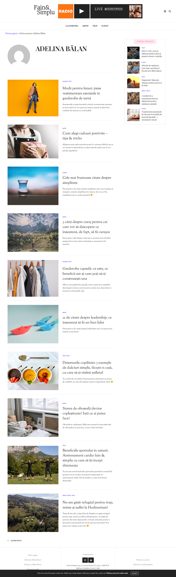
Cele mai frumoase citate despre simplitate (87, 180)
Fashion (65, 81)
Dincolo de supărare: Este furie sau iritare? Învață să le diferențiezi (151, 68)
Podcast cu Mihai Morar (33, 564)
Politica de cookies (143, 560)
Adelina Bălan (61, 48)
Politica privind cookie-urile (117, 573)
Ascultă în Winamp (114, 9)
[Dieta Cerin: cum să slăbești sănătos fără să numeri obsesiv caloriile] (134, 53)
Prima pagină (12, 33)
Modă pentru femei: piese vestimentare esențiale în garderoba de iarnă (82, 93)
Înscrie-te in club (33, 569)
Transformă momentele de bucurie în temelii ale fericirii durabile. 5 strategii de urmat (152, 115)
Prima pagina (33, 555)
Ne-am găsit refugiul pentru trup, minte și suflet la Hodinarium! (88, 505)
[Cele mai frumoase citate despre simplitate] (33, 186)
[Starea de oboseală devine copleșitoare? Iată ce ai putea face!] (33, 417)
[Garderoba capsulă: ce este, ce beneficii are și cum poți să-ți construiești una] (33, 278)
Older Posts (16, 541)
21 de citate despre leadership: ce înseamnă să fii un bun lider (87, 320)
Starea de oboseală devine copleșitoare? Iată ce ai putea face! (84, 413)
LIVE (99, 9)
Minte (85, 26)
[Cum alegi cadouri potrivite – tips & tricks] (33, 141)
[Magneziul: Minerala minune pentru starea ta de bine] (134, 82)
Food (64, 356)
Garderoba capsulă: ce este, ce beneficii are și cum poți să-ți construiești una (85, 273)
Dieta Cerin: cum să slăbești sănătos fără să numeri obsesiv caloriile (152, 54)
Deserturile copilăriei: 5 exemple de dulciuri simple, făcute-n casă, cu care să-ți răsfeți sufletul (87, 367)
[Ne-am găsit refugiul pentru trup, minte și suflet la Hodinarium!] (33, 512)
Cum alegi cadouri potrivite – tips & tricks (85, 136)
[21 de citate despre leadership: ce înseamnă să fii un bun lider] (33, 324)
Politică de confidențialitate (143, 564)
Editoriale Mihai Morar (33, 560)
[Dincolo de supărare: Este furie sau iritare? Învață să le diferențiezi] (134, 67)
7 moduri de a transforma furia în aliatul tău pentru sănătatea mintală (150, 99)
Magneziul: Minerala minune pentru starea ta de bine (152, 83)
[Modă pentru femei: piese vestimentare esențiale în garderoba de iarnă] (33, 98)
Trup (95, 26)
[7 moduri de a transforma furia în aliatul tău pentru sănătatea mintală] (134, 98)
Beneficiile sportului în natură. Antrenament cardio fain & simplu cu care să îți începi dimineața (86, 458)
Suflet (104, 26)
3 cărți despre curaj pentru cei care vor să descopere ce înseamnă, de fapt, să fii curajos (86, 227)
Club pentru (72, 26)
